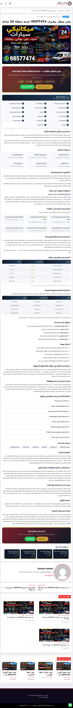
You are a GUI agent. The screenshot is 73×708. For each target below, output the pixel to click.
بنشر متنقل (13, 663)
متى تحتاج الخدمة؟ (40, 108)
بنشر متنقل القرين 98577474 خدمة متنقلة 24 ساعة (45, 673)
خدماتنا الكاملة (41, 103)
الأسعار (43, 112)
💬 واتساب (30, 539)
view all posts (49, 575)
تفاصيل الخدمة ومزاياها (16, 103)
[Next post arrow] (2, 587)
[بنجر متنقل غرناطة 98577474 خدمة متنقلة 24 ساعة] (19, 607)
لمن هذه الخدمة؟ (18, 121)
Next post (32, 585)
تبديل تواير (44, 447)
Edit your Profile (45, 572)
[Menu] (10, 3)
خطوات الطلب (63, 116)
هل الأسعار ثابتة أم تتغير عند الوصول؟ (58, 411)
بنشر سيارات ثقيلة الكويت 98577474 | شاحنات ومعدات (27, 673)
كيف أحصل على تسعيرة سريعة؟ (59, 437)
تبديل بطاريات (53, 447)
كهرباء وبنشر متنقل (65, 447)
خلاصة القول (41, 125)
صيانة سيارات (35, 447)
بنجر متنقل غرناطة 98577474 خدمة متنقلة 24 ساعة (20, 617)
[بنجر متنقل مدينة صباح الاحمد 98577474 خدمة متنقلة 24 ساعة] (54, 607)
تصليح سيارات (26, 447)
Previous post (41, 585)
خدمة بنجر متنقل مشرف (61, 103)
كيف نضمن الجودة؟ (62, 112)
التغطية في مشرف (18, 116)
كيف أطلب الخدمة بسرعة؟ (61, 401)
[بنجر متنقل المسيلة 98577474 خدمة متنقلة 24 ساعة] (54, 635)
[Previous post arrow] (70, 587)
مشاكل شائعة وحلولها (16, 112)
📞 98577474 (42, 539)
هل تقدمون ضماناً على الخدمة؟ (60, 422)
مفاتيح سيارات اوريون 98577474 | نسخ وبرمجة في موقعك (20, 589)
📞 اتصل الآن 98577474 (44, 87)
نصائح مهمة (42, 116)
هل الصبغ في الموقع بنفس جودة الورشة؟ (57, 432)
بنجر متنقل (66, 16)
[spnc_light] (1, 4)
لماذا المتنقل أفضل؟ (17, 108)
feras (25, 677)
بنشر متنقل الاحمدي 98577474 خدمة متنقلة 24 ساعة (9, 673)
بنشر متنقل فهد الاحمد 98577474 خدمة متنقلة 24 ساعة (64, 673)
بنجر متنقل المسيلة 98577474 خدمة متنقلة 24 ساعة (55, 645)
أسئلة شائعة (64, 121)
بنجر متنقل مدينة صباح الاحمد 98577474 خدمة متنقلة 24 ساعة (55, 618)
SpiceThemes (29, 705)
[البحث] (5, 3)
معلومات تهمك (63, 108)
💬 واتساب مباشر (27, 87)
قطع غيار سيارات (34, 695)
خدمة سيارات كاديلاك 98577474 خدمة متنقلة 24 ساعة (53, 589)
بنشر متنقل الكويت (14, 447)
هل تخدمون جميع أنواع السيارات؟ (59, 427)
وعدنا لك (65, 125)
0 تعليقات (39, 16)
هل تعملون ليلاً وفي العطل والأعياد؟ (58, 416)
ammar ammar (56, 16)
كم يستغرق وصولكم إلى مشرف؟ (59, 406)
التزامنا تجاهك (41, 121)
